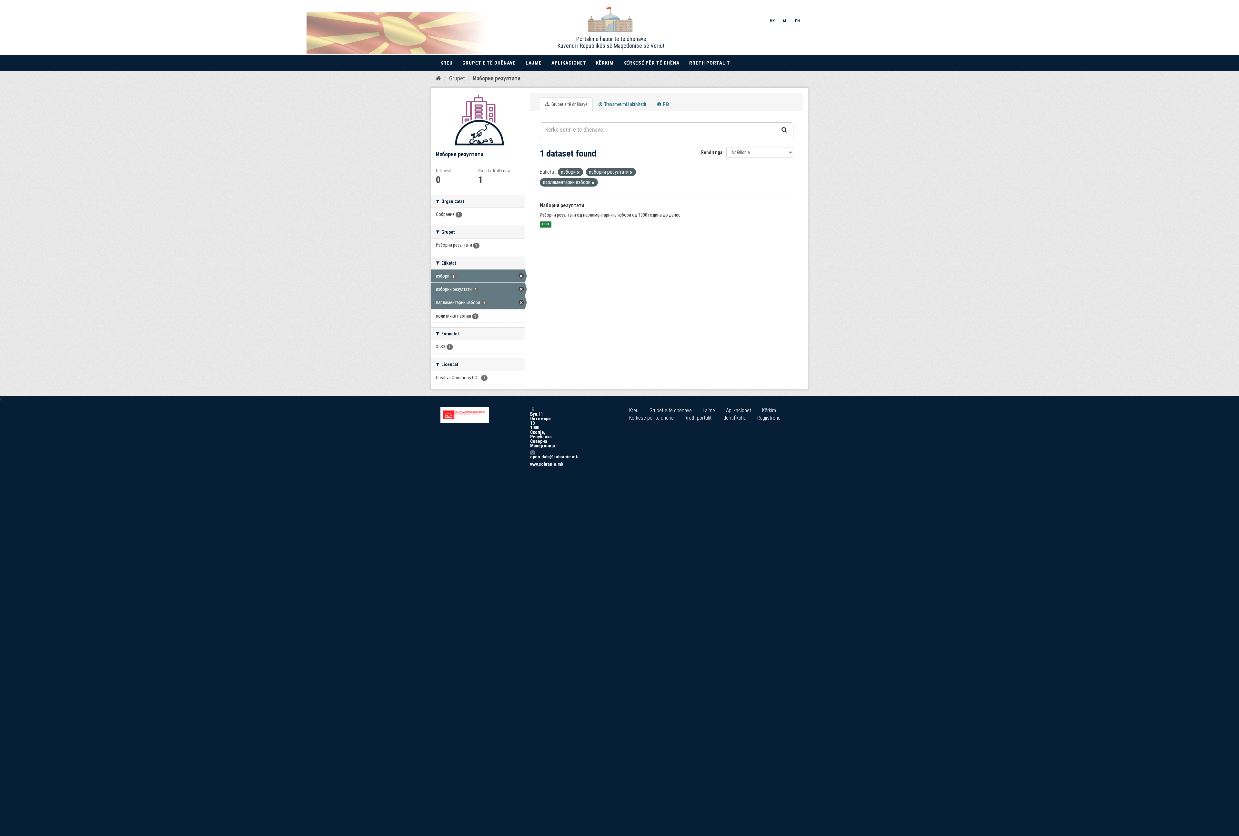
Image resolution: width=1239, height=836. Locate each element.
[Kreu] (438, 78)
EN (797, 21)
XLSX (545, 224)
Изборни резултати (496, 78)
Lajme (534, 63)
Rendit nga (711, 152)
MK (772, 21)
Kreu (446, 63)
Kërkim (605, 63)
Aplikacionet (568, 63)
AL (785, 21)
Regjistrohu (769, 418)
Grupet (457, 78)
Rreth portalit (709, 63)
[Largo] (578, 172)
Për (665, 104)
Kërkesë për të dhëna (651, 63)
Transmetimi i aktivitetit (624, 104)
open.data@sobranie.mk (532, 456)
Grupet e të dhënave (489, 63)
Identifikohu (734, 418)
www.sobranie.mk (532, 464)
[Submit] (784, 129)
